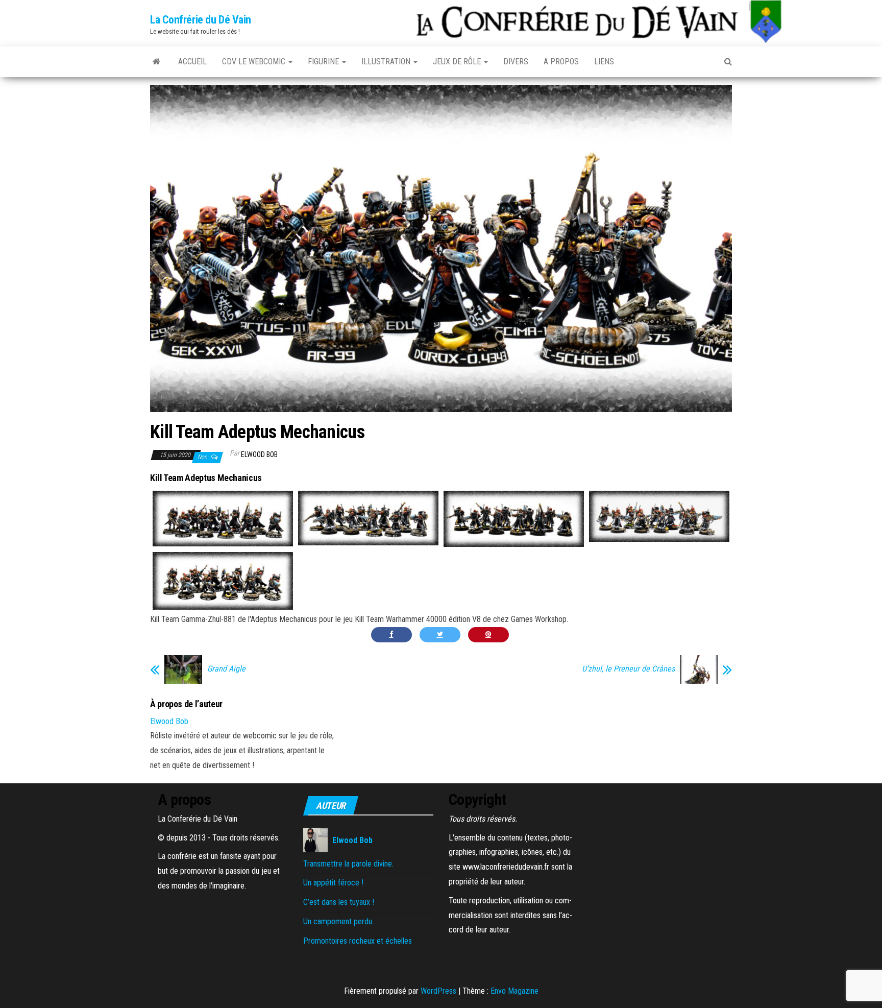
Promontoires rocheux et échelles (357, 941)
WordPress (438, 991)
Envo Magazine (514, 991)
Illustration (386, 61)
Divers (515, 61)
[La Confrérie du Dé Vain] (156, 61)
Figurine (324, 61)
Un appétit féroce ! (333, 882)
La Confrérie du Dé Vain (200, 19)
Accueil (192, 61)
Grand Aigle (226, 669)
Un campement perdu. (338, 921)
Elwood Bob (259, 454)
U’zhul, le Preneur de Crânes (628, 669)
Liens (604, 61)
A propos (561, 61)
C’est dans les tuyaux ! (338, 902)
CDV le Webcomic (254, 61)
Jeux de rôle (458, 61)
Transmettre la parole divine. (348, 864)
